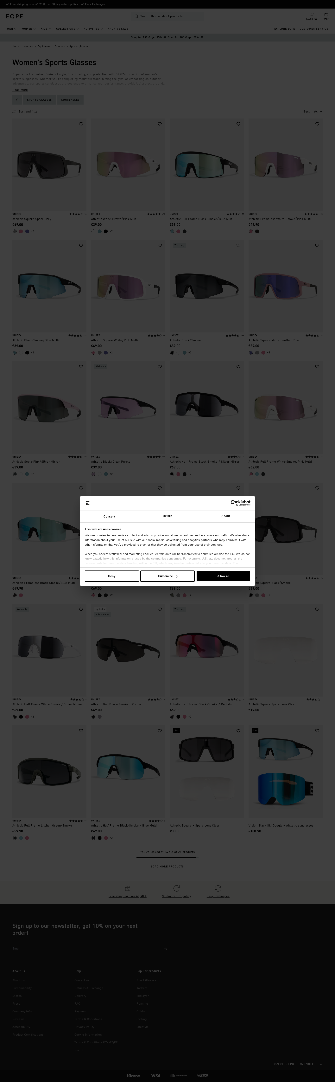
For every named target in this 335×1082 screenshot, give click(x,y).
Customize (165, 576)
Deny (111, 576)
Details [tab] (167, 516)
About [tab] (225, 516)
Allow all (223, 576)
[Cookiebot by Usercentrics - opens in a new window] (233, 503)
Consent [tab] (109, 516)
